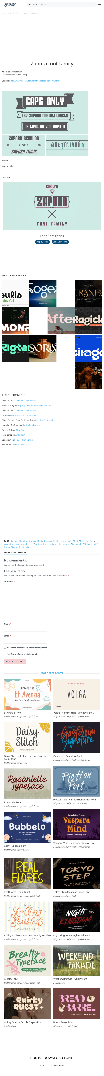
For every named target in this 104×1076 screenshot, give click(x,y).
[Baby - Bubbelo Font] (27, 827)
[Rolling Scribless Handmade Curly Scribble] (27, 917)
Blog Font (20, 430)
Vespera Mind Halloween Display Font (74, 843)
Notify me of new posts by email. (22, 654)
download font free (52, 541)
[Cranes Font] (88, 293)
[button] (45, 112)
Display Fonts (15, 13)
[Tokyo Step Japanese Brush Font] (76, 873)
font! (76, 541)
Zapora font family (20, 547)
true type (52, 544)
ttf (59, 544)
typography (77, 544)
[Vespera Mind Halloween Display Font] (76, 824)
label (27, 544)
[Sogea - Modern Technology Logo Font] (42, 293)
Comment (9, 581)
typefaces (66, 544)
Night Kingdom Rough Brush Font (71, 935)
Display (23, 541)
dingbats (15, 541)
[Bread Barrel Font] (76, 1003)
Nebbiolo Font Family (26, 400)
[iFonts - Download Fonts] (11, 4)
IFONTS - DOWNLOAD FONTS (52, 1057)
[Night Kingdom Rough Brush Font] (76, 917)
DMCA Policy (60, 1065)
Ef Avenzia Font (12, 712)
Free (82, 541)
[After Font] (61, 320)
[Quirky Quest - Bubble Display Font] (27, 1003)
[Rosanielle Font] (27, 783)
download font (35, 541)
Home (4, 13)
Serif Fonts (82, 803)
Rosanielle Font (12, 802)
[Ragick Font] (88, 320)
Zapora (7, 547)
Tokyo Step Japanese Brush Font (71, 892)
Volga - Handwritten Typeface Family (73, 712)
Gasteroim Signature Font (67, 756)
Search (30, 4)
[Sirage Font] (88, 348)
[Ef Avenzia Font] (27, 694)
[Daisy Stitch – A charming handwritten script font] (27, 737)
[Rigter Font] (15, 348)
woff (95, 544)
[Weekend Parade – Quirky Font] (76, 960)
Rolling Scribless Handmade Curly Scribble (27, 935)
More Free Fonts (52, 673)
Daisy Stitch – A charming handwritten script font (25, 758)
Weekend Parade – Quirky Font (70, 978)
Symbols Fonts (34, 716)
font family (67, 541)
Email (7, 635)
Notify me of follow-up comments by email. (27, 647)
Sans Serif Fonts (60, 241)
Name (7, 624)
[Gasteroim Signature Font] (76, 737)
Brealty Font (11, 978)
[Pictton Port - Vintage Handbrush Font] (76, 781)
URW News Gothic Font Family (23, 415)
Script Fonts (22, 716)
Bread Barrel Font (63, 1022)
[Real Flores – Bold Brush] (27, 873)
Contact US (43, 1065)
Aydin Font (20, 435)
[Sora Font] (42, 348)
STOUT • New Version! (24, 440)
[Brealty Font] (27, 960)
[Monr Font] (15, 320)
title (44, 544)
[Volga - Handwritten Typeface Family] (76, 694)
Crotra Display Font (31, 425)
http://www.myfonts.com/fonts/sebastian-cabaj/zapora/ (34, 80)
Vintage (87, 544)
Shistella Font (18, 444)
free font (90, 541)
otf (32, 544)
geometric (8, 544)
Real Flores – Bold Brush (17, 892)
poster (38, 544)
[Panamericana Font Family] (88, 375)
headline (19, 544)
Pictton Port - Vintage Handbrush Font (74, 799)
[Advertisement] (52, 39)
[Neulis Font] (15, 293)
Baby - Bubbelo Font (15, 845)
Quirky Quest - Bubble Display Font (23, 1022)
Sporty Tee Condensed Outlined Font (36, 405)
